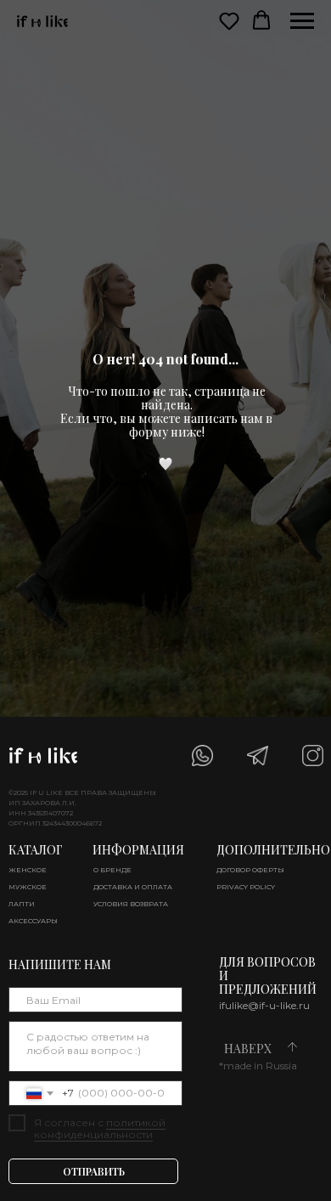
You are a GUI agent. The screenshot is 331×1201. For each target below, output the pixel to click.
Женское (27, 870)
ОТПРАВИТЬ (94, 1171)
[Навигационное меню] (302, 21)
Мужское (27, 886)
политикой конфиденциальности (100, 1128)
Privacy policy (245, 886)
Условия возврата (130, 903)
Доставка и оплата (132, 886)
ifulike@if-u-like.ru (264, 1005)
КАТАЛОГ (35, 850)
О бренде (112, 870)
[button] (229, 20)
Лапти (21, 903)
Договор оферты (250, 870)
